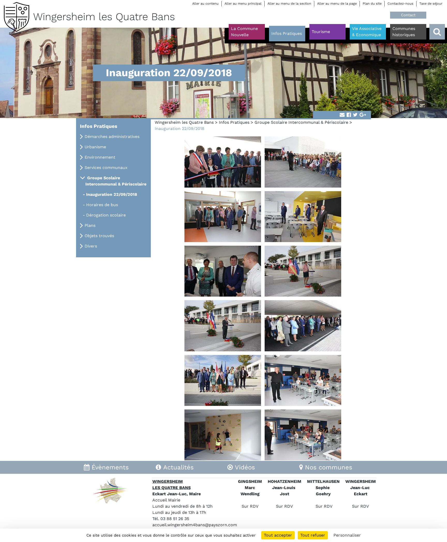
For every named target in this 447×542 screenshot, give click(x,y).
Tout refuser (312, 535)
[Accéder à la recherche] (437, 32)
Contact (408, 15)
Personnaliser (347, 535)
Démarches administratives (112, 136)
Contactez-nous (400, 3)
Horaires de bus (102, 204)
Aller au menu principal (243, 3)
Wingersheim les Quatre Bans (184, 122)
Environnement (100, 157)
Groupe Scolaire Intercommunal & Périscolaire (301, 122)
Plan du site (372, 3)
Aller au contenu (205, 3)
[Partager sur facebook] (349, 115)
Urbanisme (95, 146)
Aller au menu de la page (337, 3)
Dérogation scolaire (106, 215)
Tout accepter (278, 535)
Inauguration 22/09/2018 (111, 194)
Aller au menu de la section (289, 3)
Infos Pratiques (234, 122)
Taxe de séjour (430, 3)
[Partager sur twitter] (355, 115)
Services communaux (106, 167)
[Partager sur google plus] (363, 115)
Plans (90, 225)
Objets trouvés (99, 235)
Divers (91, 246)
